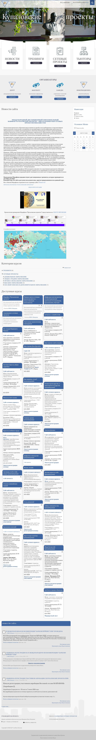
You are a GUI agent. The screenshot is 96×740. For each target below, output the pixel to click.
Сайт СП (27, 351)
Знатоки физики (50, 430)
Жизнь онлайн (28, 468)
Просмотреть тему (56, 646)
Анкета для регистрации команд (10, 565)
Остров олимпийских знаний (10, 485)
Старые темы (5, 706)
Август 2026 (83, 133)
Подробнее (12, 63)
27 (83, 147)
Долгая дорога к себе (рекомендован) (51, 473)
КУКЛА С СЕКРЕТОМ (52, 315)
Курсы (77, 118)
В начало (76, 113)
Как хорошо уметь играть (53, 343)
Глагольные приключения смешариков (32, 323)
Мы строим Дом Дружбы (32, 346)
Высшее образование (13, 283)
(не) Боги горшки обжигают (54, 590)
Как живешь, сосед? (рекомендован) (30, 380)
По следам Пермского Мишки (10, 330)
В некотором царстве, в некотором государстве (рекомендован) (52, 385)
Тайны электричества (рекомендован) (52, 507)
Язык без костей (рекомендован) (50, 548)
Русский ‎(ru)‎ (65, 2)
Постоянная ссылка (65, 644)
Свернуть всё (67, 267)
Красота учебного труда (11, 431)
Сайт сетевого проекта (11, 402)
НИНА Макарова (12, 308)
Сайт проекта (27, 462)
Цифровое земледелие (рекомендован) (31, 456)
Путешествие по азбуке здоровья (11, 366)
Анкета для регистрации (36, 663)
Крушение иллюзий (9, 527)
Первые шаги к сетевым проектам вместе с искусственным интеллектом (32, 300)
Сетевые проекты (10, 274)
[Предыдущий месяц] (74, 133)
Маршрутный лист (51, 616)
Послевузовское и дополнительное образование (25, 285)
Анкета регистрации (52, 462)
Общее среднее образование (16, 279)
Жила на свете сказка (10, 398)
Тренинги (7, 270)
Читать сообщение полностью (10, 642)
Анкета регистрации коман (31, 412)
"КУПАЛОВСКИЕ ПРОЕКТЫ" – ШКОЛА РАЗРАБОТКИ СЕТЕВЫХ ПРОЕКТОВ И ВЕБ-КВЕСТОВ (39, 122)
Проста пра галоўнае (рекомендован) (31, 537)
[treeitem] (83, 113)
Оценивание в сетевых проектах (10, 314)
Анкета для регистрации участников (11, 521)
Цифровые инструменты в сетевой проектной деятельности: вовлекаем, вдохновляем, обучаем (53, 300)
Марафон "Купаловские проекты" (11, 298)
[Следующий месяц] (93, 133)
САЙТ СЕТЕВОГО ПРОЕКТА (32, 472)
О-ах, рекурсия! (29, 502)
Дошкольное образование (15, 277)
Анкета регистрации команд (10, 466)
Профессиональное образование (18, 281)
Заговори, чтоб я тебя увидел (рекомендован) (10, 473)
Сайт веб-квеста (8, 335)
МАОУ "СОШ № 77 (31, 368)
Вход (87, 2)
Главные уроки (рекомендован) (29, 419)
